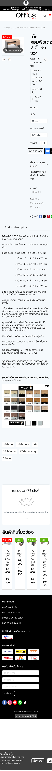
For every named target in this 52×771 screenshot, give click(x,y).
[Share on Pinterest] (48, 216)
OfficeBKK (36, 192)
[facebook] (4, 702)
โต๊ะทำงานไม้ (21, 27)
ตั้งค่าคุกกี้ (37, 760)
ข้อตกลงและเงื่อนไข (11, 623)
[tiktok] (25, 702)
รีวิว (26, 518)
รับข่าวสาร (9, 693)
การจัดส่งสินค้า (9, 607)
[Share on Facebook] (40, 216)
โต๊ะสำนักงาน (9, 451)
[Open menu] (4, 16)
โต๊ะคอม (7, 458)
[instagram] (9, 702)
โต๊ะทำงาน (8, 444)
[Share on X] (44, 216)
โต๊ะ (35, 444)
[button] (45, 16)
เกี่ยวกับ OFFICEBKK (12, 618)
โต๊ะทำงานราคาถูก (28, 451)
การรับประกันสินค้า (11, 612)
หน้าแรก (7, 27)
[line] (20, 702)
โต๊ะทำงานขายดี (37, 203)
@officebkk (33, 9)
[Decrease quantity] (40, 143)
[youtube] (15, 702)
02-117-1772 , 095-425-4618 (25, 7)
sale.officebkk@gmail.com (14, 9)
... (13, 27)
